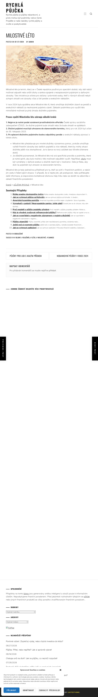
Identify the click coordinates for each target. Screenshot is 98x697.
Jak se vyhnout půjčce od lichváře (29, 197)
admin (31, 41)
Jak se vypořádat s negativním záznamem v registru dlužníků (41, 215)
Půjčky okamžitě (20, 221)
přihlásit (52, 270)
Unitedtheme (73, 692)
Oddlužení (18, 233)
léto (33, 237)
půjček (87, 596)
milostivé (42, 237)
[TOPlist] (10, 628)
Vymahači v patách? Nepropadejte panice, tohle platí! (38, 203)
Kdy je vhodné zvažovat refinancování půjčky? (34, 212)
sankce (51, 237)
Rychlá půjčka (15, 7)
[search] (91, 13)
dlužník (26, 237)
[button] (60, 670)
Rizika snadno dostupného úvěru (28, 194)
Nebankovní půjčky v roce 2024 (72, 255)
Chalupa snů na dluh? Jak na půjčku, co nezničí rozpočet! (31, 658)
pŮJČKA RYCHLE (21, 185)
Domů (8, 185)
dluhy (83, 159)
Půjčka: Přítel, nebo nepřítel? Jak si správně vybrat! (29, 650)
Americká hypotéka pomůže (26, 200)
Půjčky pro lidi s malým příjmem (26, 255)
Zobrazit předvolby (49, 690)
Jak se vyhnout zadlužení (24, 227)
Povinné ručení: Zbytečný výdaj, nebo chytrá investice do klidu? (34, 641)
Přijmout (11, 690)
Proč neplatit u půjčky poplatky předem (31, 209)
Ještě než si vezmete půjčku (26, 224)
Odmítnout (28, 690)
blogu (26, 593)
